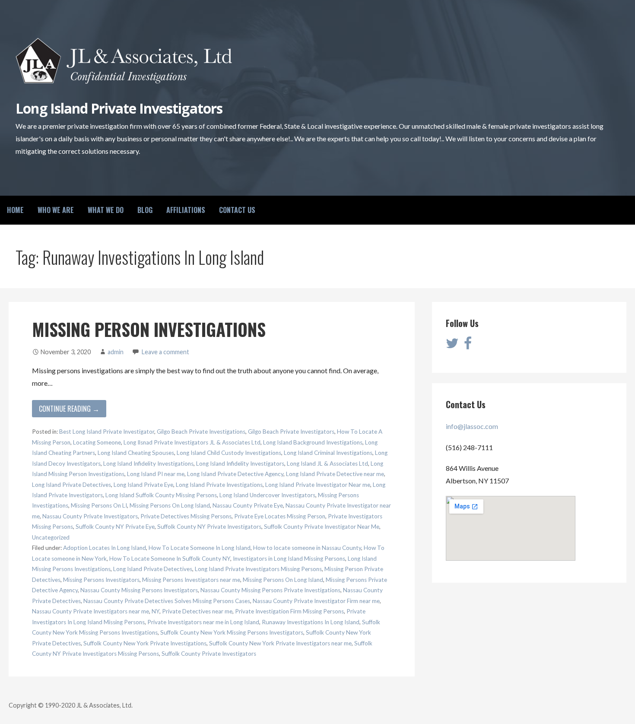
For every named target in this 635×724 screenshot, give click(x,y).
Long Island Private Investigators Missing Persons (258, 568)
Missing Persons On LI (99, 505)
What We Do (106, 210)
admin (116, 352)
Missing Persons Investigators (101, 579)
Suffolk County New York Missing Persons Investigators (231, 632)
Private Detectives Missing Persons (186, 516)
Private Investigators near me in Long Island (203, 622)
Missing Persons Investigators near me (191, 579)
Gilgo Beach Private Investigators (291, 431)
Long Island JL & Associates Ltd (327, 463)
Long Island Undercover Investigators (267, 495)
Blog (144, 210)
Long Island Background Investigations (312, 442)
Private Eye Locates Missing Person (279, 516)
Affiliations (185, 210)
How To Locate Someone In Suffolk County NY (169, 558)
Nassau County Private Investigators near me (90, 611)
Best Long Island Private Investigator (106, 431)
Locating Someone (97, 442)
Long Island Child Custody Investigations (229, 452)
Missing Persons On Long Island (170, 505)
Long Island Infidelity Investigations (148, 463)
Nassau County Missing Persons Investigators (139, 590)
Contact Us (237, 210)
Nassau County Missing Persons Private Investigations (270, 590)
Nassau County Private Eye (248, 505)
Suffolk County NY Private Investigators (209, 526)
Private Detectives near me (197, 611)
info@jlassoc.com (472, 426)
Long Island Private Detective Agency (235, 473)
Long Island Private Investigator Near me (317, 484)
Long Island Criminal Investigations (328, 452)
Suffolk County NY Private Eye (115, 526)
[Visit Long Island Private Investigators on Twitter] (452, 345)
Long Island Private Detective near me (335, 473)
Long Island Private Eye (143, 484)
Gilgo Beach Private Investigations (201, 431)
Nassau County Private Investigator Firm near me (316, 600)
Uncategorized (51, 537)
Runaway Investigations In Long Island (310, 622)
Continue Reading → (69, 408)
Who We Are (56, 210)
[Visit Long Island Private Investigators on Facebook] (468, 345)
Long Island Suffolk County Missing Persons (161, 495)
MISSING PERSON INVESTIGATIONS (149, 329)
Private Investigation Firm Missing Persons (289, 611)
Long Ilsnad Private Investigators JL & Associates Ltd (192, 442)
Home (15, 210)
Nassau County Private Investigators (90, 516)
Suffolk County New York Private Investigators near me (280, 643)
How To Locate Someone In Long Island (200, 547)
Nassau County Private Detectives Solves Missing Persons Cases (166, 600)
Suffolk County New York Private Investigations (144, 643)
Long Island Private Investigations (219, 484)
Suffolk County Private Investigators (209, 653)
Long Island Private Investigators (119, 108)
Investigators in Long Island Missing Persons (289, 558)
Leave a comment (165, 352)
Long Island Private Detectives (71, 484)
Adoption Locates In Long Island (104, 547)
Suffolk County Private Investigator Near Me (321, 526)
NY (155, 611)
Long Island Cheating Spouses (136, 452)
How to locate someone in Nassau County (307, 547)
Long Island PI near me (155, 473)
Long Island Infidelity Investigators (240, 463)
